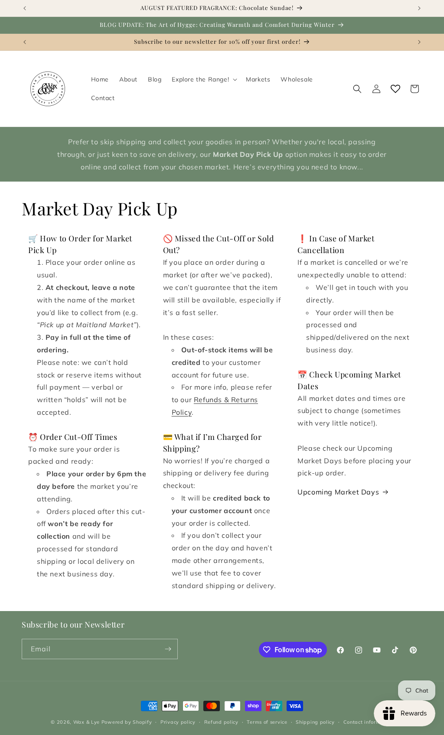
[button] (203, 79)
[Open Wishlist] (395, 88)
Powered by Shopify (126, 722)
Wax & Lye (86, 722)
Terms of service (267, 722)
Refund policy (221, 722)
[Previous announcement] (24, 8)
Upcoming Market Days (338, 492)
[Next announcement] (419, 8)
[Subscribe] (167, 649)
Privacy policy (178, 722)
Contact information (368, 722)
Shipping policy (315, 722)
